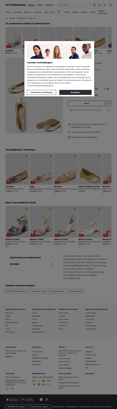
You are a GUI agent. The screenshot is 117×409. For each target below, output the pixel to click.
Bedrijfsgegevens (47, 86)
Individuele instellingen (41, 92)
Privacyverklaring (34, 86)
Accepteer (75, 92)
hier (60, 83)
